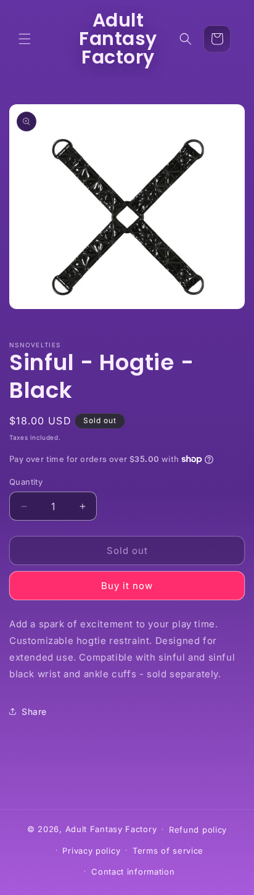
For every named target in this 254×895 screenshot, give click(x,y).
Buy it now (127, 586)
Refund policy (198, 830)
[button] (24, 38)
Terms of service (168, 851)
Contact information (132, 871)
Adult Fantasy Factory (111, 828)
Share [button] (34, 711)
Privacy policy (91, 851)
